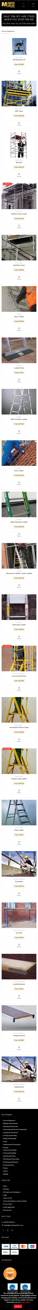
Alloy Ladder (19, 317)
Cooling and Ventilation (10, 1132)
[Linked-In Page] (12, 1230)
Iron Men (19, 933)
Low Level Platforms (19, 673)
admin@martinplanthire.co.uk (13, 1225)
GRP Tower (19, 111)
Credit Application (9, 1207)
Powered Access (8, 1165)
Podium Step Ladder (19, 779)
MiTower (19, 162)
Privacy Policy (7, 1204)
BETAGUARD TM (19, 60)
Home (5, 1186)
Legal (5, 1195)
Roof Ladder (19, 471)
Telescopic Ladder (19, 625)
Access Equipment (9, 1120)
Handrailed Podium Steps (19, 727)
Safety (5, 1171)
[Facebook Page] (3, 1230)
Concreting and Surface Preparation (15, 1129)
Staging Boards (19, 1036)
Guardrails (19, 881)
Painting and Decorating (11, 1159)
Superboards (19, 1087)
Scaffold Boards (19, 984)
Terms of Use (7, 1198)
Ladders (19, 314)
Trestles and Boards (19, 879)
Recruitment (7, 1210)
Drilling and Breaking (9, 1138)
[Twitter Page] (8, 1230)
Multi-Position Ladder (19, 419)
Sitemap (6, 1189)
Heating (5, 1147)
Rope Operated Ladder (19, 522)
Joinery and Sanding (9, 1150)
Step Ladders (19, 725)
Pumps (5, 1168)
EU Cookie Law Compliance (11, 1192)
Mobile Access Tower (19, 214)
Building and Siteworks (10, 1123)
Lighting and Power (9, 1156)
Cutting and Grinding (10, 1135)
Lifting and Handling (9, 1153)
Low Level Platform (19, 676)
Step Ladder (19, 830)
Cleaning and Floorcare (10, 1126)
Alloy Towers (19, 57)
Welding (5, 1174)
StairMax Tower (19, 265)
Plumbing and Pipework (10, 1162)
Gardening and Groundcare (12, 1144)
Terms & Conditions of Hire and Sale (14, 1201)
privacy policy (25, 1302)
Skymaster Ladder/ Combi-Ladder (19, 573)
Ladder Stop (19, 368)
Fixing (5, 1141)
